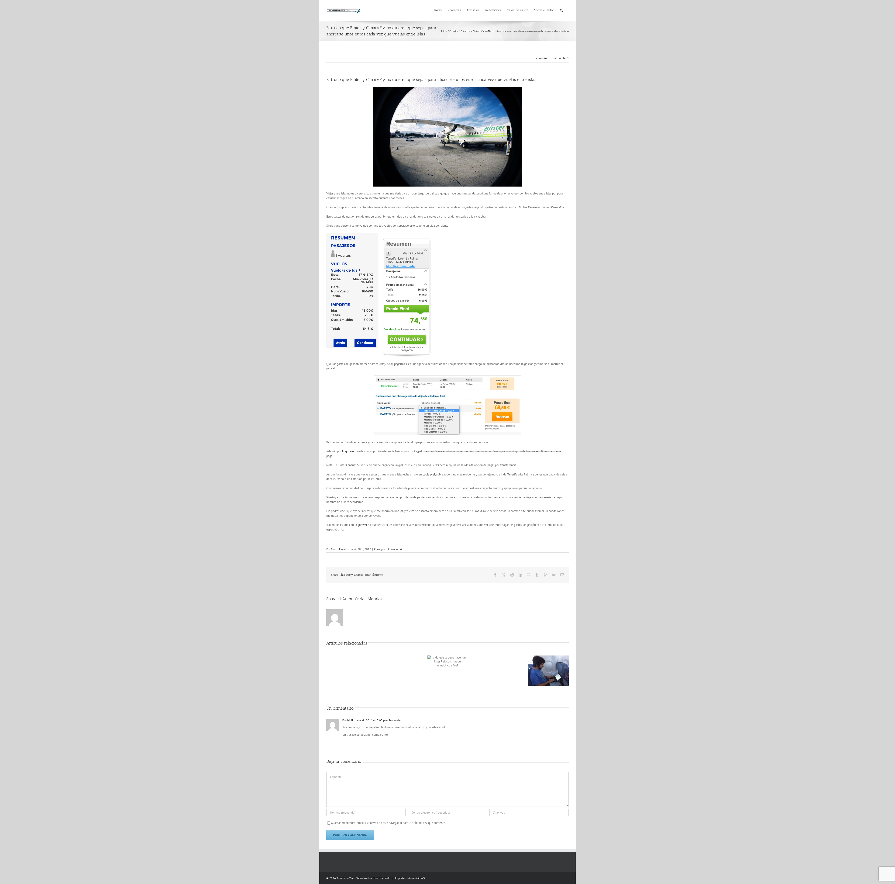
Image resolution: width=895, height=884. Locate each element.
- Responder (394, 720)
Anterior (544, 58)
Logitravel (348, 451)
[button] (561, 10)
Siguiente (560, 58)
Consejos (379, 549)
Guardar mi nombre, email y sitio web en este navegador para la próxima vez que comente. (388, 823)
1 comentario (395, 549)
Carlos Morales (339, 549)
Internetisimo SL (416, 878)
